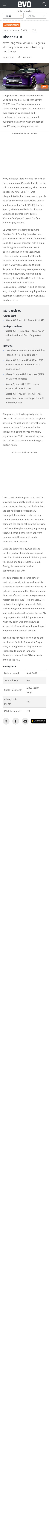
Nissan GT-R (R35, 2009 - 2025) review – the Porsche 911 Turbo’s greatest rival (24, 335)
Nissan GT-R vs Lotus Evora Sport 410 (24, 320)
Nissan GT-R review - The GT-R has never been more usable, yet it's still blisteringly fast (24, 398)
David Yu (10, 57)
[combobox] (4, 16)
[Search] (44, 4)
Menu (4, 4)
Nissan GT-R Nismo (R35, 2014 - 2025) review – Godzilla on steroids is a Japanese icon (24, 364)
